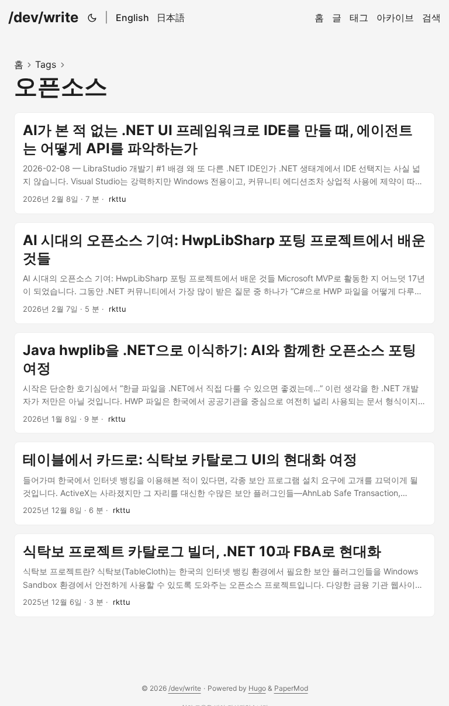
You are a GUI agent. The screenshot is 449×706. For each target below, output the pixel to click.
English (132, 17)
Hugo (257, 688)
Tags (45, 64)
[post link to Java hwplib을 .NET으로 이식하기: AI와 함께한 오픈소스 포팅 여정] (224, 383)
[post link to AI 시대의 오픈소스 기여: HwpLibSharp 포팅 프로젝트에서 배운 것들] (224, 273)
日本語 (171, 17)
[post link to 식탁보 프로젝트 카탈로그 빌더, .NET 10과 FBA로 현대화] (224, 575)
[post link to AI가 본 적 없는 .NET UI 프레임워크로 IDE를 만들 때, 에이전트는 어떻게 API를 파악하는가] (224, 163)
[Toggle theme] (92, 17)
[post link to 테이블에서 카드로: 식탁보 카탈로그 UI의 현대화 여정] (224, 483)
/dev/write (43, 17)
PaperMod (291, 688)
